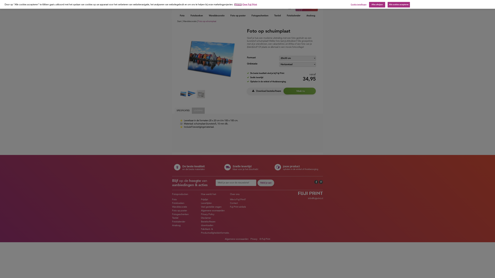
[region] (247, 4)
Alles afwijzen (377, 5)
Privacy (238, 4)
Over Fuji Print (249, 4)
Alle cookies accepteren (399, 5)
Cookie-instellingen (358, 5)
